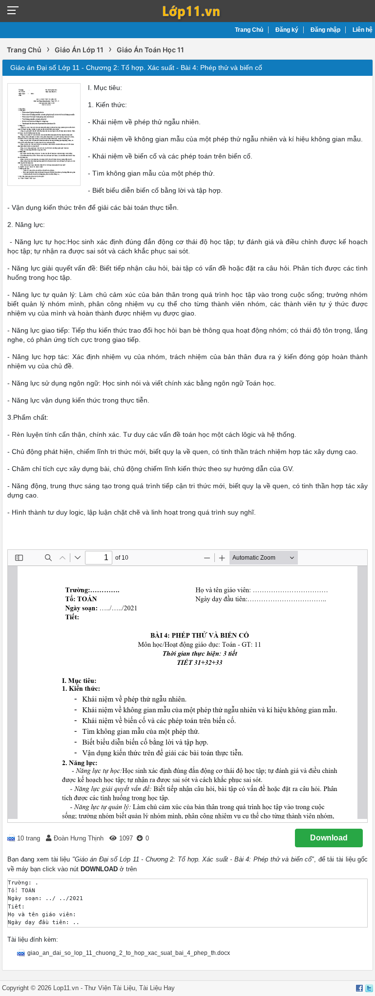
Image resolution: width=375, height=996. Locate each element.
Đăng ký (286, 29)
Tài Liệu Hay (157, 988)
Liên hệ (363, 29)
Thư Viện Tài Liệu (109, 988)
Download (329, 838)
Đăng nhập (325, 29)
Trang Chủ (249, 29)
